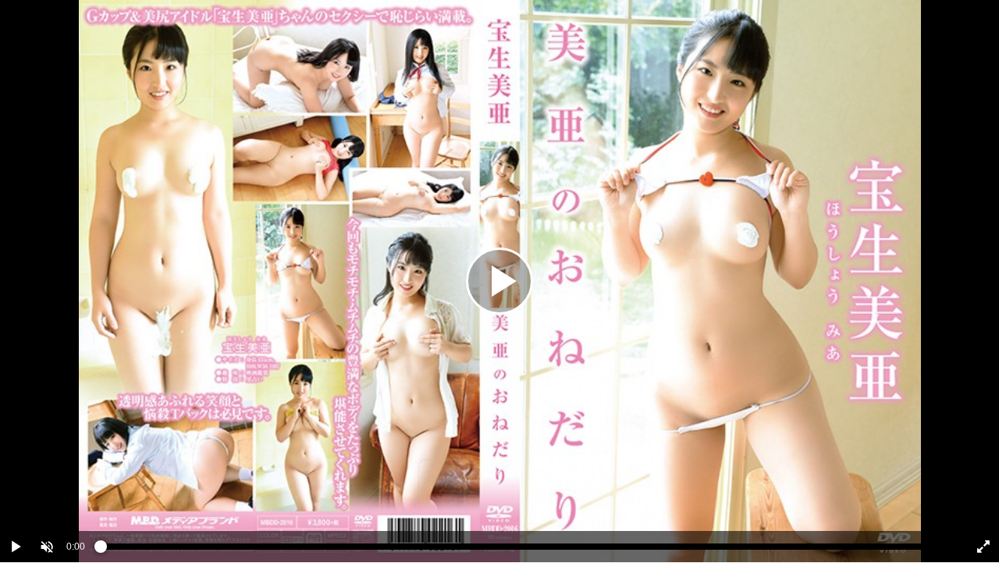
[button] (46, 546)
